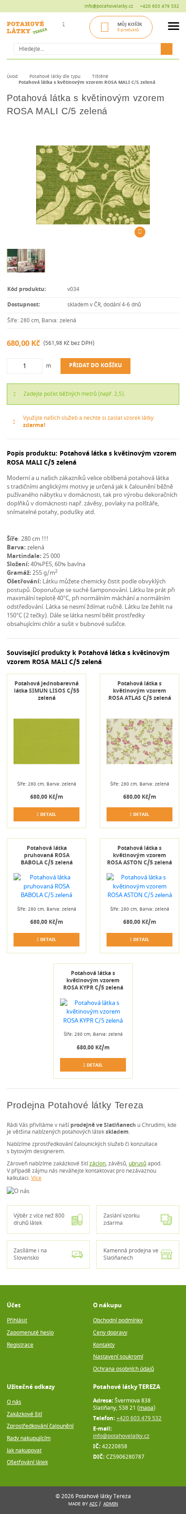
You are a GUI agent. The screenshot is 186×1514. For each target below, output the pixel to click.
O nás (14, 1402)
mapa (146, 1408)
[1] (166, 49)
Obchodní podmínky (118, 1321)
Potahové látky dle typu (54, 76)
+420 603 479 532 (159, 6)
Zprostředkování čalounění (40, 1426)
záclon (97, 1164)
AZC (93, 1503)
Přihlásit (17, 1321)
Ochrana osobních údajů (123, 1369)
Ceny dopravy (110, 1333)
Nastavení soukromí (118, 1357)
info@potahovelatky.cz (108, 6)
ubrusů (137, 1164)
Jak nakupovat (24, 1451)
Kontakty (104, 1345)
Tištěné (100, 76)
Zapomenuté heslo (30, 1333)
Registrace (20, 1345)
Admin (110, 1503)
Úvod (12, 76)
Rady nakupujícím (29, 1438)
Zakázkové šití (24, 1414)
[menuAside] (173, 27)
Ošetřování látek (27, 1462)
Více (36, 1178)
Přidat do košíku (95, 365)
